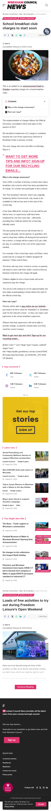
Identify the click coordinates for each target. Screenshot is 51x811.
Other (18, 505)
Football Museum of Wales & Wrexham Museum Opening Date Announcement (18, 539)
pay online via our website (34, 306)
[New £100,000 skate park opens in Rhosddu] (41, 473)
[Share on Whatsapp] (16, 35)
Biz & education (10, 18)
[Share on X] (12, 35)
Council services (27, 18)
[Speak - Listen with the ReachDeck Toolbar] (46, 31)
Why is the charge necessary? (21, 107)
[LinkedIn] (37, 386)
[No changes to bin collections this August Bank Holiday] (41, 555)
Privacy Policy (9, 806)
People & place (23, 462)
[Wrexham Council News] (22, 5)
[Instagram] (13, 386)
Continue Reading (25, 687)
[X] (37, 375)
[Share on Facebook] (8, 35)
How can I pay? (14, 112)
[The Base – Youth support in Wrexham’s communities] (41, 526)
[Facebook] (13, 375)
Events (5, 491)
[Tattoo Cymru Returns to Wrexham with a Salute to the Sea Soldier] (41, 488)
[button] (41, 804)
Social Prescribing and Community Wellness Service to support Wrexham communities (17, 455)
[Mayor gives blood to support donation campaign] (41, 502)
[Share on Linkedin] (20, 35)
